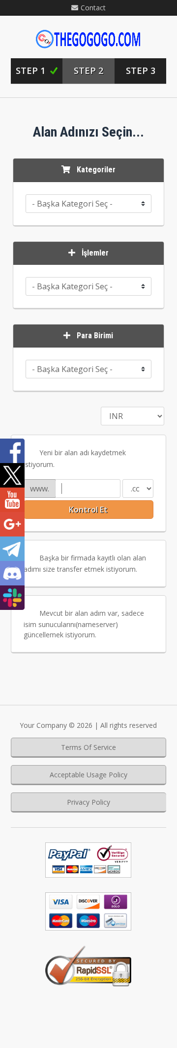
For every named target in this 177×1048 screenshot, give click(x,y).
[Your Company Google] (12, 524)
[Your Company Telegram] (12, 548)
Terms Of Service (88, 747)
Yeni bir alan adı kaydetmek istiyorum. (75, 458)
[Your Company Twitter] (12, 475)
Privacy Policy (88, 802)
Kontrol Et (88, 509)
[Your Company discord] (12, 573)
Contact (93, 7)
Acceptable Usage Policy (88, 774)
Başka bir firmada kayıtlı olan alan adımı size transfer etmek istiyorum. (85, 563)
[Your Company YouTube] (12, 500)
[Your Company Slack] (12, 597)
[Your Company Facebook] (12, 451)
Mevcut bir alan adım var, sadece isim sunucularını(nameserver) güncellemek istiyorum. (84, 623)
